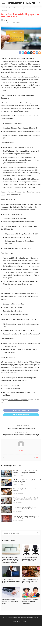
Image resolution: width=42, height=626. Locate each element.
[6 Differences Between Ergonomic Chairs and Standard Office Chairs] (31, 549)
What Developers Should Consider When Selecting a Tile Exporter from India (26, 472)
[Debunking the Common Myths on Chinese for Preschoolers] (31, 592)
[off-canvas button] (3, 2)
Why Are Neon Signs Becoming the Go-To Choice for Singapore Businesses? (26, 517)
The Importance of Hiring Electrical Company (21, 428)
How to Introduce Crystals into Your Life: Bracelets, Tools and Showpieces (30, 581)
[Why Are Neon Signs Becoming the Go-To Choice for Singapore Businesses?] (6, 518)
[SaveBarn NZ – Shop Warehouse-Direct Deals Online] (11, 592)
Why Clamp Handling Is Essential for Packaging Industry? (21, 435)
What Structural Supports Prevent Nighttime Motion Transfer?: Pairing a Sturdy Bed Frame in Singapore (10, 560)
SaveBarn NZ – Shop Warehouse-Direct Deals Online (10, 601)
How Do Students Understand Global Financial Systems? (11, 581)
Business (5, 10)
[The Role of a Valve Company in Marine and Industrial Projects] (6, 482)
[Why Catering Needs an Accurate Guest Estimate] (6, 491)
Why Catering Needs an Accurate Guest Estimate (26, 490)
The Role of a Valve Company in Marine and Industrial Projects (27, 481)
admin (5, 20)
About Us (26, 621)
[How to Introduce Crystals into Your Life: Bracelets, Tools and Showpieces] (31, 571)
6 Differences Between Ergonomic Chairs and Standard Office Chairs (29, 559)
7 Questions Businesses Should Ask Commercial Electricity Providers (24, 508)
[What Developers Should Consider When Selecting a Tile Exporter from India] (6, 473)
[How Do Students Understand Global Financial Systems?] (11, 571)
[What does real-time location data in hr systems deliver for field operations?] (6, 500)
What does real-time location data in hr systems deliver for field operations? (26, 499)
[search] (39, 3)
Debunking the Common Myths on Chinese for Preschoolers (30, 601)
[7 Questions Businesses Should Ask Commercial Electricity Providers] (6, 509)
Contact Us (16, 621)
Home (3, 8)
